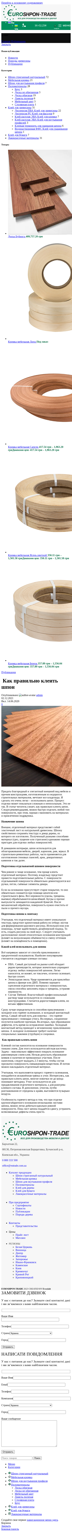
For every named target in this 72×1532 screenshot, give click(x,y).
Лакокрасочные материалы (23, 138)
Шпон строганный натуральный (26, 77)
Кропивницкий (24, 1277)
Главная (5, 41)
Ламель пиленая (24, 98)
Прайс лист (22, 1234)
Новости (13, 57)
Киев (18, 1268)
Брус (17, 89)
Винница (21, 1250)
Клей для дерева (25, 1187)
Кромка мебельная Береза (23, 663)
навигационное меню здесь (42, 1519)
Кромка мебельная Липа (22, 341)
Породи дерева (24, 1214)
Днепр (19, 1253)
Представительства (27, 1226)
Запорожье (22, 1259)
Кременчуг (22, 1271)
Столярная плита (24, 104)
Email (4, 1384)
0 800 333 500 (10, 1160)
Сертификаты (23, 1205)
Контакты (14, 1223)
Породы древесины (19, 60)
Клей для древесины (19, 107)
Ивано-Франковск (26, 1262)
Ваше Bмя (7, 1377)
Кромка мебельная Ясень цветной (28, 555)
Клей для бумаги (17, 134)
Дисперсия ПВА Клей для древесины (36, 110)
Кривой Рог (22, 1274)
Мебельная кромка (18, 80)
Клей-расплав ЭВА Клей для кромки (36, 116)
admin (39, 695)
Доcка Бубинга (17, 236)
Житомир (21, 1256)
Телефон (6, 1326)
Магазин (20, 1237)
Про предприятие (19, 1202)
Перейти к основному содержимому (22, 2)
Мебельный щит (24, 101)
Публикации (18, 41)
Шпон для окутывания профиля (26, 83)
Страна (5, 1333)
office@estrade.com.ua (14, 1165)
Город (4, 1339)
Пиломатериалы (17, 86)
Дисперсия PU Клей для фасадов (33, 113)
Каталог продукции (20, 1172)
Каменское (22, 1265)
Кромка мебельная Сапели (23, 446)
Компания (7, 1398)
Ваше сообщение (11, 1418)
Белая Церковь (24, 1247)
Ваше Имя (7, 1316)
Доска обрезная (23, 95)
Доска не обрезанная (26, 92)
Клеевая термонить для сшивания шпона (38, 125)
